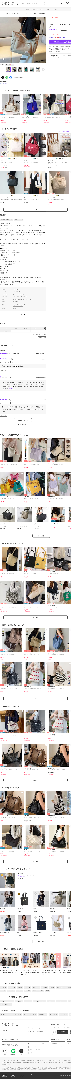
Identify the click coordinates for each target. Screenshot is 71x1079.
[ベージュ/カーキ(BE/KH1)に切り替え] (13, 158)
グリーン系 (44, 987)
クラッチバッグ (53, 1014)
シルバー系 (19, 990)
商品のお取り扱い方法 (18, 306)
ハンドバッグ (63, 1014)
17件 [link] (56, 165)
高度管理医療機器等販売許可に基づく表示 (31, 1062)
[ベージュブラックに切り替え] (57, 158)
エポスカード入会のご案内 (57, 1047)
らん (43, 358)
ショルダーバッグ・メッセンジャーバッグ (11, 1014)
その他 (47, 990)
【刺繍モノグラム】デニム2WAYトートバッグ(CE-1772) (7, 525)
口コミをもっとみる (22, 420)
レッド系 (3, 990)
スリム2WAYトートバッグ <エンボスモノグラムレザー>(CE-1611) (24, 525)
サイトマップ (61, 1062)
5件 (17, 353)
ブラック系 (12, 987)
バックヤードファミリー (7, 1001)
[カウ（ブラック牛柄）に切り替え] (62, 158)
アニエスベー (51, 1001)
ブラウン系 (27, 987)
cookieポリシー (59, 1060)
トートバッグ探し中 (40, 377)
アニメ (55, 9)
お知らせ (68, 1050)
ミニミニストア (13, 13)
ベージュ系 (36, 987)
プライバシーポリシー (12, 1060)
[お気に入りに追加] (20, 95)
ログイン (5, 1030)
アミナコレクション (5, 1004)
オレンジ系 (11, 990)
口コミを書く (42, 353)
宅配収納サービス (5, 1064)
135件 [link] (9, 165)
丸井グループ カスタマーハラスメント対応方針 (45, 1060)
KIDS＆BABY (40, 9)
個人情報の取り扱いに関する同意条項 (27, 1060)
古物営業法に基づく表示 (6, 1062)
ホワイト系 (3, 987)
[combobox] (33, 3)
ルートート (28, 1001)
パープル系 (59, 987)
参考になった (3, 370)
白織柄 (41, 990)
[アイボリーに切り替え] (61, 195)
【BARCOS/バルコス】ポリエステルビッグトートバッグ (41, 525)
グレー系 (20, 987)
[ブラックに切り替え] (35, 158)
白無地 (34, 990)
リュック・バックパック (30, 1014)
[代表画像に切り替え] (9, 158)
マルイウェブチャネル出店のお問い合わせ (49, 1062)
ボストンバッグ (42, 1014)
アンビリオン (19, 1001)
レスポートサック (61, 1001)
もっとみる (35, 209)
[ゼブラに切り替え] (60, 158)
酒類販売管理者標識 (17, 1062)
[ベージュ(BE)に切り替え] (10, 158)
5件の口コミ (63, 30)
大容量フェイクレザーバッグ (56, 524)
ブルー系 (52, 987)
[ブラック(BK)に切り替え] (14, 158)
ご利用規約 (4, 1060)
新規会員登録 (54, 1043)
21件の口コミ (33, 876)
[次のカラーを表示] (16, 158)
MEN (33, 9)
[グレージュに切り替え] (12, 195)
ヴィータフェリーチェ (39, 1001)
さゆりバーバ (41, 399)
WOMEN (27, 9)
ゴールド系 (27, 990)
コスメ (49, 9)
